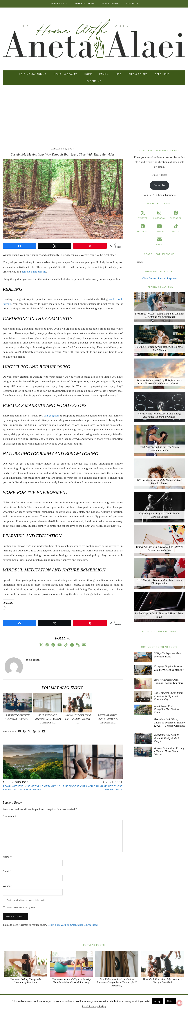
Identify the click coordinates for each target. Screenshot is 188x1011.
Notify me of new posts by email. (21, 907)
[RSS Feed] (78, 645)
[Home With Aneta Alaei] (94, 39)
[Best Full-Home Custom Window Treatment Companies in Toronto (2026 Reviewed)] (116, 964)
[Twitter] (41, 645)
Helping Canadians (32, 74)
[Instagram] (47, 645)
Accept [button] (157, 1001)
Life (118, 74)
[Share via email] (19, 731)
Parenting (94, 81)
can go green (51, 415)
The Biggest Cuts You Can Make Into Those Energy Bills (92, 786)
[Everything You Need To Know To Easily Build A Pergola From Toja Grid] (143, 738)
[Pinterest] (53, 645)
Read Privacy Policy (94, 1006)
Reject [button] (170, 1001)
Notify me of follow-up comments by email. (26, 900)
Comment (9, 816)
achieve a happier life (34, 271)
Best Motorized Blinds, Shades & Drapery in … (107, 719)
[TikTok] (66, 645)
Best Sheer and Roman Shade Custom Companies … (48, 719)
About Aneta (59, 3)
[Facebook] (72, 645)
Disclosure (110, 3)
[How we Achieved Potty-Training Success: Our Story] (143, 683)
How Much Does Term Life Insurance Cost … (77, 719)
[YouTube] (59, 645)
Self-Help (162, 74)
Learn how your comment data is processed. (73, 924)
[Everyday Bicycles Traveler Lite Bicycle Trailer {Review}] (143, 670)
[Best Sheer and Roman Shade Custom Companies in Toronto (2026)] (47, 702)
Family (103, 74)
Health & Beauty (65, 74)
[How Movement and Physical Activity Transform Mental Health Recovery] (71, 964)
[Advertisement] (94, 117)
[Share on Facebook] (24, 731)
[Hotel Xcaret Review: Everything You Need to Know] (143, 710)
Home (88, 74)
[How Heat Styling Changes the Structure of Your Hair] (25, 964)
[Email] (84, 645)
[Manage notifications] (179, 1003)
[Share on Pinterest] (34, 731)
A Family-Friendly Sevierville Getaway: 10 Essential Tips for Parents (31, 786)
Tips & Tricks (138, 74)
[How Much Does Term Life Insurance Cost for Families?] (77, 702)
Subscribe (159, 185)
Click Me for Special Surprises (159, 278)
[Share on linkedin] (43, 731)
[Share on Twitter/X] (29, 731)
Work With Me (85, 3)
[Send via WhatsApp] (39, 731)
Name (7, 856)
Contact (132, 3)
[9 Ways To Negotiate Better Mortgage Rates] (143, 657)
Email (7, 871)
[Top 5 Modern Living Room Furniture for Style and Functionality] (143, 696)
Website (7, 885)
